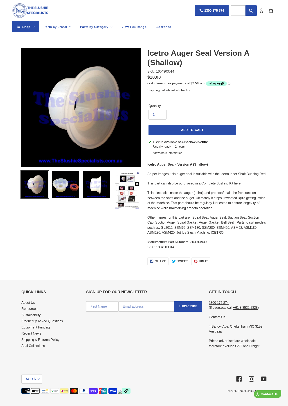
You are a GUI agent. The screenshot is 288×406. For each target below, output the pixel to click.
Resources (29, 309)
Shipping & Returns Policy (40, 340)
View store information (167, 153)
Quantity (154, 106)
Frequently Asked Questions (42, 321)
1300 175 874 (214, 10)
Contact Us (217, 317)
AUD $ (31, 379)
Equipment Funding (35, 327)
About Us (28, 302)
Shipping (153, 90)
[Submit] (251, 10)
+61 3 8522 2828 (245, 307)
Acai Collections (33, 346)
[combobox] (238, 10)
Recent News (31, 333)
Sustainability (31, 315)
